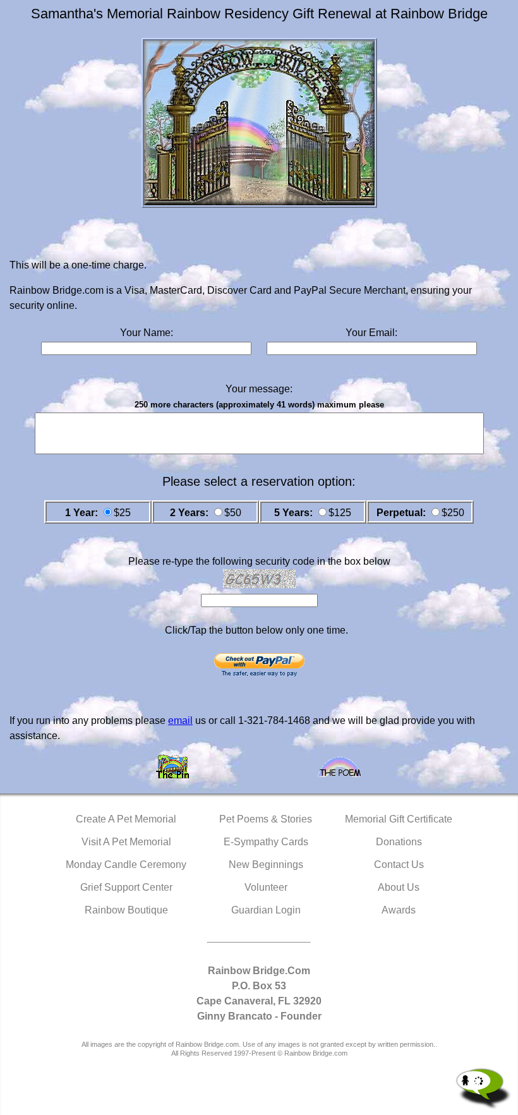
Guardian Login (266, 910)
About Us (398, 887)
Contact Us (399, 864)
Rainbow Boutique (126, 910)
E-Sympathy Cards (266, 841)
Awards (399, 910)
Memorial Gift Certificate (398, 819)
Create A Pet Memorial (126, 819)
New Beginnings (266, 864)
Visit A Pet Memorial (126, 841)
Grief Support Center (126, 887)
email (180, 720)
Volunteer (265, 887)
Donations (399, 841)
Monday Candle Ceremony (126, 864)
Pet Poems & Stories (265, 819)
